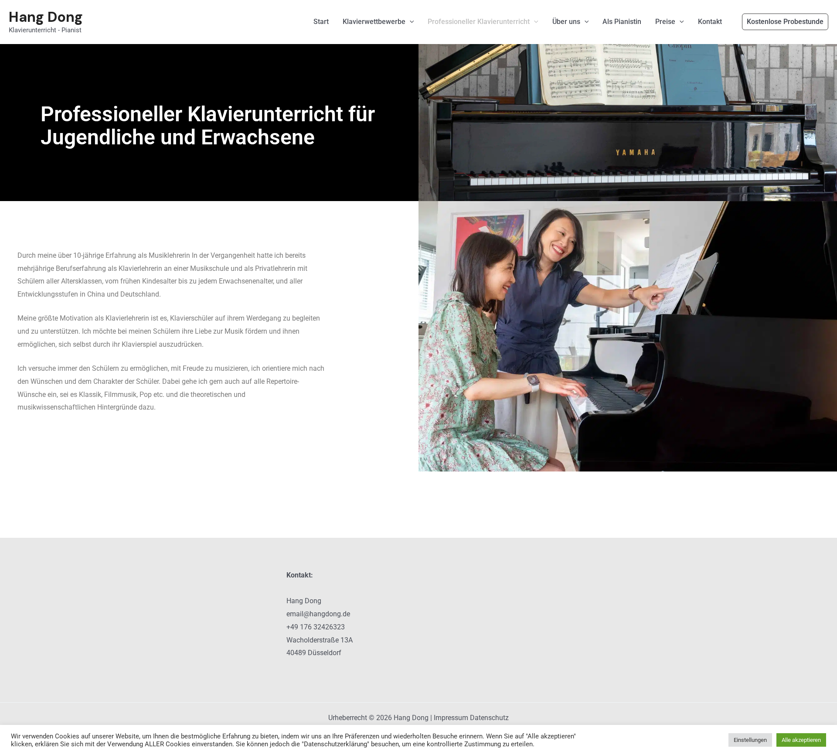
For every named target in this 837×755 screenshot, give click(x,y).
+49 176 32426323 (315, 627)
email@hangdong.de (318, 614)
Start (321, 21)
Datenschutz (489, 718)
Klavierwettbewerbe (374, 21)
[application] (409, 21)
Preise (665, 21)
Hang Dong (46, 17)
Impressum (451, 718)
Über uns (566, 21)
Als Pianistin (621, 21)
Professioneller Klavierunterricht (479, 21)
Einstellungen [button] (750, 740)
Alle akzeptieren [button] (801, 740)
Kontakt (710, 21)
